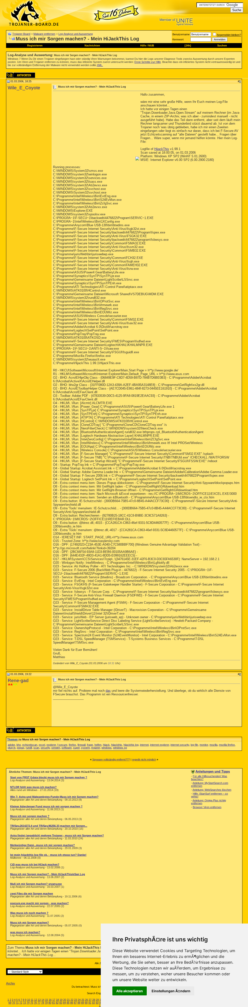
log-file (194, 744)
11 (32, 999)
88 (79, 1002)
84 (64, 1002)
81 (53, 1002)
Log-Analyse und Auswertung (75, 33)
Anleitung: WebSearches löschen (212, 789)
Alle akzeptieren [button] (129, 991)
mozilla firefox (227, 744)
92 (93, 1002)
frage (90, 744)
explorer (51, 744)
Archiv (10, 983)
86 (71, 1002)
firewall (81, 744)
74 (28, 1002)
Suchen (222, 45)
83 (60, 1002)
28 (93, 999)
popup (20, 747)
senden (55, 747)
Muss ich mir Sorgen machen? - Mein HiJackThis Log (85, 55)
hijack (106, 744)
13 (39, 999)
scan (36, 747)
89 (82, 1002)
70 (13, 1002)
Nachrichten (92, 45)
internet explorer (159, 744)
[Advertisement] (93, 126)
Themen (12, 739)
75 (31, 1002)
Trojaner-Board (21, 33)
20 (64, 999)
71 (17, 1002)
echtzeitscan (29, 744)
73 (24, 1002)
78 (42, 1002)
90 (86, 1002)
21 (68, 999)
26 (86, 999)
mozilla (213, 744)
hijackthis (116, 744)
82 (57, 1002)
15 (46, 999)
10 (28, 999)
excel (42, 744)
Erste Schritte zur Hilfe (147, 61)
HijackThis (161, 149)
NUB (151, 45)
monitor (204, 744)
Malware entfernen (44, 33)
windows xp (120, 747)
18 (57, 999)
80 (49, 1002)
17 (53, 999)
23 (75, 999)
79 (46, 1002)
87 (75, 1002)
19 (61, 999)
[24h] (188, 45)
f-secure (62, 744)
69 (9, 1002)
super (76, 747)
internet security (179, 744)
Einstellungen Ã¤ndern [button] (171, 991)
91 (89, 1002)
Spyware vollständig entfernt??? (111, 759)
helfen (97, 744)
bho (18, 744)
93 (97, 1002)
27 (90, 999)
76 (35, 1002)
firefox (72, 744)
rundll (29, 747)
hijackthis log (131, 744)
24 (79, 999)
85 (68, 1002)
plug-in (12, 747)
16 (50, 999)
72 (20, 1002)
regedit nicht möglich (144, 759)
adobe (11, 744)
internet (144, 744)
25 (82, 999)
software (67, 747)
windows (106, 747)
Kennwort (178, 39)
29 (97, 999)
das (108, 690)
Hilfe (143, 45)
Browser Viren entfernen (207, 807)
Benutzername (181, 34)
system (85, 747)
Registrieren (35, 45)
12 (35, 999)
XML (99, 65)
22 (71, 999)
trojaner (95, 747)
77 (39, 1002)
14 (42, 999)
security (45, 747)
